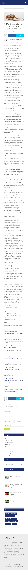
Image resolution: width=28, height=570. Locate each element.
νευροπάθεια (8, 523)
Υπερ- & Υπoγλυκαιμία (11, 446)
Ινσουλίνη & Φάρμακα (11, 449)
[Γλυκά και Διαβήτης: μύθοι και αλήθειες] (14, 16)
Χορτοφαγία (8, 521)
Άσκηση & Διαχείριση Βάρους (11, 513)
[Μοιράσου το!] (12, 35)
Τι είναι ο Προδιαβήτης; (15, 476)
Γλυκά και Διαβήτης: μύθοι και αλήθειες (16, 485)
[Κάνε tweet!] (20, 35)
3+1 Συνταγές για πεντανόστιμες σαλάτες (15, 501)
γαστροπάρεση (14, 521)
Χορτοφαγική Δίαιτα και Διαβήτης (15, 493)
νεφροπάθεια (14, 523)
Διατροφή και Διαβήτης (10, 516)
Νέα (7, 438)
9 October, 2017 (13, 28)
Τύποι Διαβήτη (9, 442)
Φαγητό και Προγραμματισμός (11, 518)
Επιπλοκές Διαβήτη (10, 451)
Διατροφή (6, 29)
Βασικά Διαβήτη (9, 440)
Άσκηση (8, 455)
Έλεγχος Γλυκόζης (10, 444)
